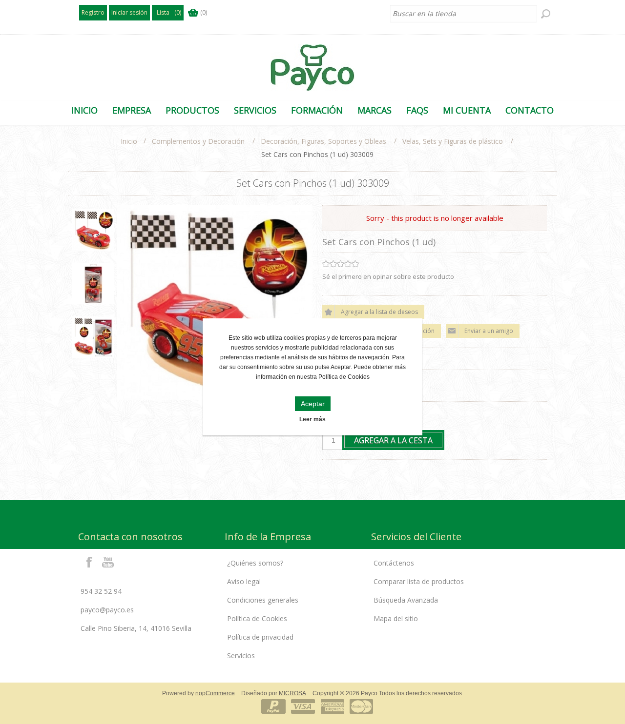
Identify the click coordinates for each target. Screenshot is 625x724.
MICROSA (292, 693)
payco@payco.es (107, 609)
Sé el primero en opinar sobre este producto (388, 276)
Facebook (89, 561)
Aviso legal (244, 581)
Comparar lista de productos (419, 581)
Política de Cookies (257, 618)
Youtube (108, 561)
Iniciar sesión (129, 12)
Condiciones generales (262, 600)
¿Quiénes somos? (255, 562)
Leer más (312, 419)
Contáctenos (394, 562)
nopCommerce (215, 693)
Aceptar (313, 404)
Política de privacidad (260, 637)
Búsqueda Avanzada (406, 600)
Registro (93, 12)
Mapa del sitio (396, 618)
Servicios (241, 655)
